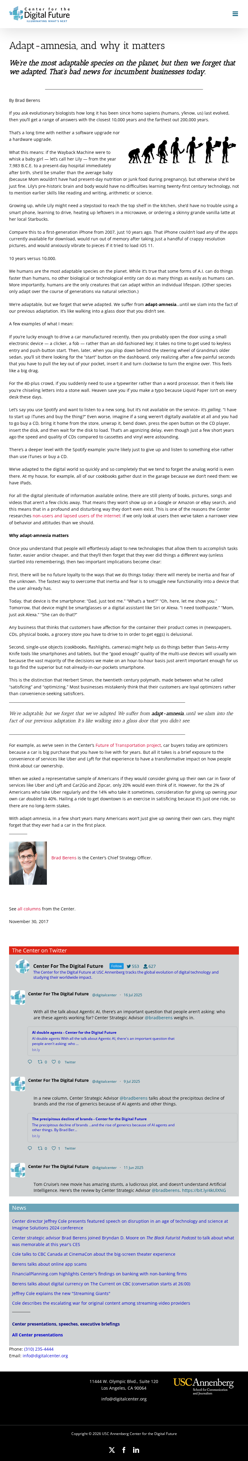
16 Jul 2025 (133, 994)
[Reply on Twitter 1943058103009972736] (31, 1149)
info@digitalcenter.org (45, 1356)
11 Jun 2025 (134, 1167)
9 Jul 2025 (132, 1081)
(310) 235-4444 (39, 1349)
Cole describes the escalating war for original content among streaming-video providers (101, 1303)
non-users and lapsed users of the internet (76, 516)
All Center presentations (37, 1335)
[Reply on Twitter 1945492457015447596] (31, 1062)
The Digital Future (70, 994)
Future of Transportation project (128, 745)
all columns (29, 909)
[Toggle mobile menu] (236, 14)
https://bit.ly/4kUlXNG (204, 1190)
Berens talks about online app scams (49, 1264)
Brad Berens (64, 858)
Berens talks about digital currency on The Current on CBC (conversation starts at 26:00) (101, 1284)
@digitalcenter (104, 994)
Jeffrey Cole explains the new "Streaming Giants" (61, 1293)
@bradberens (159, 1017)
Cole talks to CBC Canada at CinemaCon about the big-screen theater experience (93, 1254)
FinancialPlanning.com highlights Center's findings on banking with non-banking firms (99, 1274)
